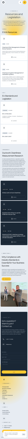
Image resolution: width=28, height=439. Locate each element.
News (3, 397)
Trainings (4, 390)
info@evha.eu (9, 344)
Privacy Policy (5, 410)
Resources (4, 392)
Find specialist (5, 386)
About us (4, 393)
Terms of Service (6, 412)
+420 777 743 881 (9, 339)
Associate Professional (7, 395)
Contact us (4, 398)
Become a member (6, 388)
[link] (14, 57)
